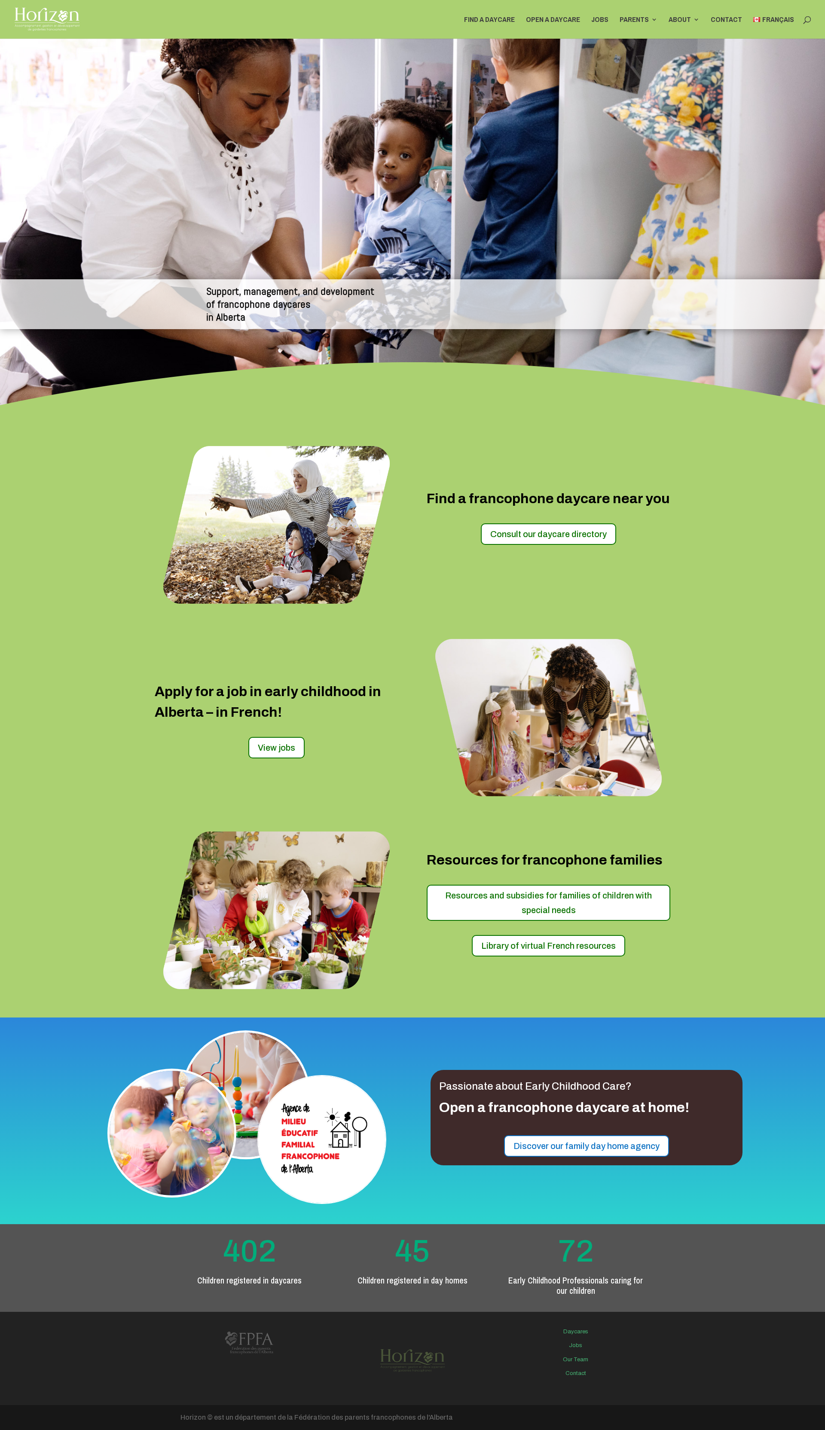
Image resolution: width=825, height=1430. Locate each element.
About (680, 20)
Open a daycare (553, 20)
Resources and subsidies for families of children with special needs (548, 903)
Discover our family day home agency (586, 1146)
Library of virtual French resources (548, 945)
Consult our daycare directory (548, 534)
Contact (726, 20)
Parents (634, 20)
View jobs (276, 747)
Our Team (575, 1360)
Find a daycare (489, 20)
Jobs (599, 20)
